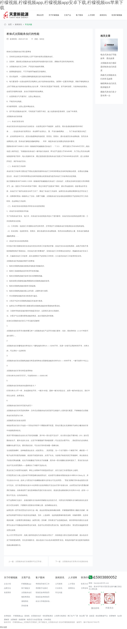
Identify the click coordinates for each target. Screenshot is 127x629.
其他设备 (24, 606)
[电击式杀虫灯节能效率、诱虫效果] (109, 45)
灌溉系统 (24, 601)
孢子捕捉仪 (25, 588)
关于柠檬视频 (54, 15)
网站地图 (3, 627)
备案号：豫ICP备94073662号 (88, 622)
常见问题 (28, 24)
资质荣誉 (7, 592)
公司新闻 (58, 584)
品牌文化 (7, 588)
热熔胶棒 (22, 620)
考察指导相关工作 (42, 584)
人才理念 (71, 584)
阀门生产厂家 (73, 616)
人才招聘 (91, 15)
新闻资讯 (103, 15)
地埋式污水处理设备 (34, 620)
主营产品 (67, 15)
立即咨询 (84, 588)
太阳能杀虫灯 (26, 592)
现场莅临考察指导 (42, 592)
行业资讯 (58, 588)
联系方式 (84, 584)
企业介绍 (7, 584)
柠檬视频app (26, 584)
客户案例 (79, 15)
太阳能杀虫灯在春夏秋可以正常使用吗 (30, 561)
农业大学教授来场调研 (44, 601)
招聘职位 (71, 588)
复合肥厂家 (83, 616)
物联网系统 (25, 597)
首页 (10, 24)
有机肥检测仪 (48, 616)
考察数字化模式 (42, 588)
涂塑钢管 (112, 616)
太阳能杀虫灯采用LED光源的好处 (75, 561)
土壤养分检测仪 (60, 616)
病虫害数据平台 (102, 616)
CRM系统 (47, 620)
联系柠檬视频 (117, 15)
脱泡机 (27, 616)
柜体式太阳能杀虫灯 (14, 52)
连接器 (91, 616)
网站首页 (40, 15)
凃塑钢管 (13, 620)
